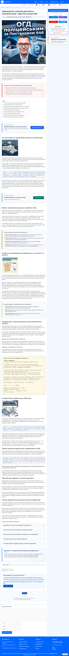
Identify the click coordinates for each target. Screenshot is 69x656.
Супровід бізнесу (22, 648)
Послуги (41, 1)
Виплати (8, 7)
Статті (47, 1)
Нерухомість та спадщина (24, 646)
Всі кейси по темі (8, 586)
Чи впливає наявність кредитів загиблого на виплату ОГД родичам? (19, 543)
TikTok (53, 647)
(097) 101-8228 (62, 21)
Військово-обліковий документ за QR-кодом (22, 599)
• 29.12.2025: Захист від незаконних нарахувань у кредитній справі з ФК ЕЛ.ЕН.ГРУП (23, 579)
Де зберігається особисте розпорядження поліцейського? (17, 525)
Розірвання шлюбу (22, 644)
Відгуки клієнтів (39, 646)
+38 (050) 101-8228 (57, 642)
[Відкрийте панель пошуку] (66, 2)
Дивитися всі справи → (58, 32)
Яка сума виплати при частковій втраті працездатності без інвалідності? (20, 534)
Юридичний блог (39, 644)
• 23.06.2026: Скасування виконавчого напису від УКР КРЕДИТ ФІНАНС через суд (22, 577)
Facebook (54, 649)
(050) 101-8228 (53, 21)
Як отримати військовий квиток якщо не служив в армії (24, 598)
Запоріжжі (60, 41)
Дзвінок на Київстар (64, 4)
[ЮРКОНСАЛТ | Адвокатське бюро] (6, 2)
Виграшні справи (54, 1)
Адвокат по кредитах (23, 641)
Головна (36, 1)
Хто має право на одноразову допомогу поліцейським (14, 103)
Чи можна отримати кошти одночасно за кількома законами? (18, 529)
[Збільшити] (16, 141)
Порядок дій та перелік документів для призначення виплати (16, 108)
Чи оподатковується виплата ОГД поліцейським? (15, 538)
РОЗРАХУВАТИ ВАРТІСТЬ (37, 127)
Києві (55, 41)
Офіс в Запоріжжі (31, 4)
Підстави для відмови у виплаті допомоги (12, 113)
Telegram (38, 4)
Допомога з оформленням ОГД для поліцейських (13, 116)
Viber (45, 4)
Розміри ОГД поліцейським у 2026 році (11, 109)
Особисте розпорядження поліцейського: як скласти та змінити (16, 106)
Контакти (62, 1)
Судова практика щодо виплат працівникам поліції (14, 111)
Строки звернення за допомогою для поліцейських (14, 115)
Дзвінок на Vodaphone (53, 4)
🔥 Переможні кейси (40, 641)
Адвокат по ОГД (38, 197)
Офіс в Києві (24, 4)
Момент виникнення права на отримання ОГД (13, 104)
